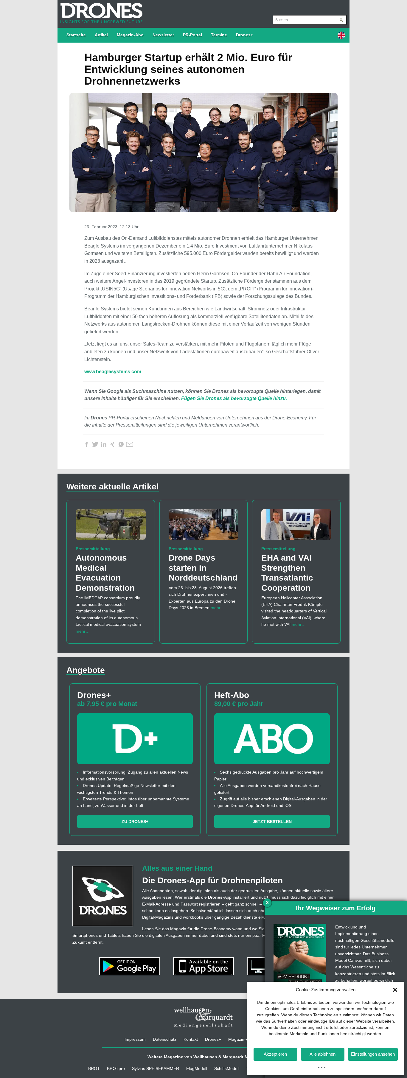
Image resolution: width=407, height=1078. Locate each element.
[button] (395, 990)
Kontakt (191, 1039)
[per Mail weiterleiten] (129, 444)
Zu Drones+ (135, 821)
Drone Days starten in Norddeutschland (203, 567)
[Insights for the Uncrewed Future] (100, 10)
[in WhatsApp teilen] (121, 444)
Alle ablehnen (322, 1054)
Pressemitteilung (93, 548)
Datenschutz (164, 1039)
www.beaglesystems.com (112, 371)
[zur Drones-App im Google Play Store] (130, 966)
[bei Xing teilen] (112, 444)
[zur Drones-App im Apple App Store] (204, 966)
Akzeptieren (275, 1054)
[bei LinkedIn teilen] (103, 444)
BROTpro (116, 1068)
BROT (94, 1068)
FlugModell (196, 1068)
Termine (219, 34)
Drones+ (244, 34)
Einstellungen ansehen (373, 1054)
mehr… (83, 631)
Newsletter (163, 34)
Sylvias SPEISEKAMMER (155, 1068)
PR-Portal (192, 34)
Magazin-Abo (130, 34)
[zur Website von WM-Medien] (203, 1017)
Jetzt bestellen (272, 821)
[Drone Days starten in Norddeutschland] (204, 527)
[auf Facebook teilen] (86, 444)
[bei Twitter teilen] (95, 444)
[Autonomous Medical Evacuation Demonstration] (111, 527)
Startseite (76, 34)
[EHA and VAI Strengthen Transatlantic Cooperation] (296, 527)
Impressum (135, 1039)
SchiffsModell (226, 1068)
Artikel (101, 34)
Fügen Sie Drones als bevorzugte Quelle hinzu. (234, 398)
